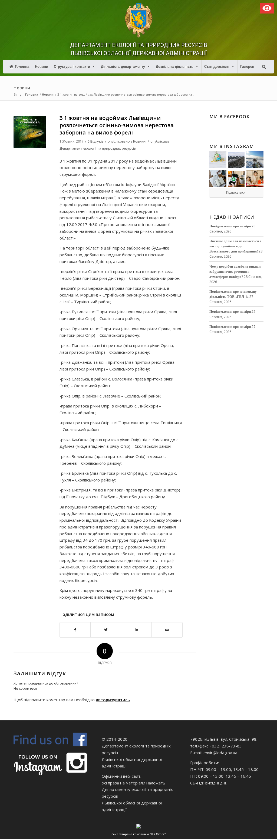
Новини (41, 67)
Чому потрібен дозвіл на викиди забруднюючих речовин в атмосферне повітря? (234, 271)
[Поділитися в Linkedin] (136, 629)
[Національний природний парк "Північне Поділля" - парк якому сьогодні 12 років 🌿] (254, 160)
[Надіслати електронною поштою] (167, 629)
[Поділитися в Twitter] (106, 629)
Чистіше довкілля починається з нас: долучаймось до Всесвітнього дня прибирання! (235, 246)
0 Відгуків (96, 141)
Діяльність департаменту (123, 67)
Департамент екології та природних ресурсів (98, 148)
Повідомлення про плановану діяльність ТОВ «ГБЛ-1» (233, 294)
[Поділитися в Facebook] (75, 629)
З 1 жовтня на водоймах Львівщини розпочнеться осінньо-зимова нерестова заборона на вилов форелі (117, 125)
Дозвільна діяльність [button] (174, 67)
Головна (22, 67)
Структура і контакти (72, 67)
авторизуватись (113, 699)
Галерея (247, 67)
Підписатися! (236, 192)
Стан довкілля (216, 67)
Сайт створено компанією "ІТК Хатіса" (138, 834)
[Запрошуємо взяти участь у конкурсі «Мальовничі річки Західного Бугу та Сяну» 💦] (254, 178)
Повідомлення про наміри (230, 226)
